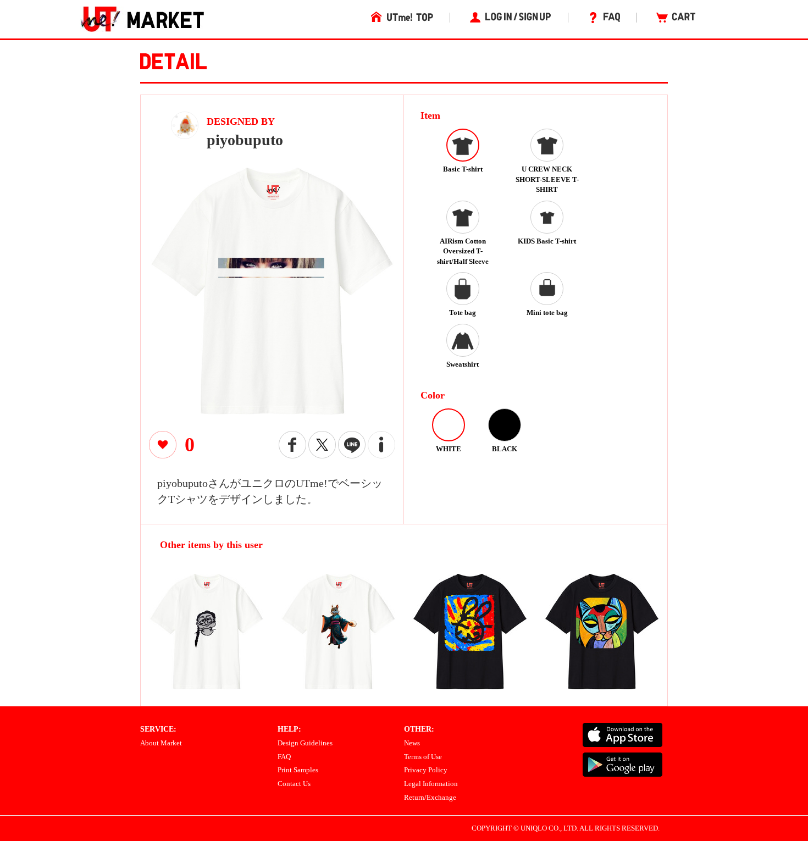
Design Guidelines (305, 743)
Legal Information (431, 783)
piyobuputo (245, 139)
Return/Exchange (430, 797)
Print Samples (298, 770)
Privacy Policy (425, 770)
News (412, 743)
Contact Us (294, 783)
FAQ (284, 757)
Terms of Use (423, 757)
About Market (161, 743)
